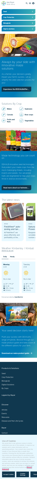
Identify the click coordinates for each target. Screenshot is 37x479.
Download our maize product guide (17, 353)
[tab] (5, 256)
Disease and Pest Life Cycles (12, 421)
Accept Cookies (8, 474)
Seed (4, 373)
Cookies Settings (22, 474)
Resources (5, 417)
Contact (5, 433)
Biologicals (6, 381)
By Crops (5, 388)
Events (4, 413)
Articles (4, 410)
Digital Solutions (8, 385)
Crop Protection (7, 377)
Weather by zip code (7, 250)
